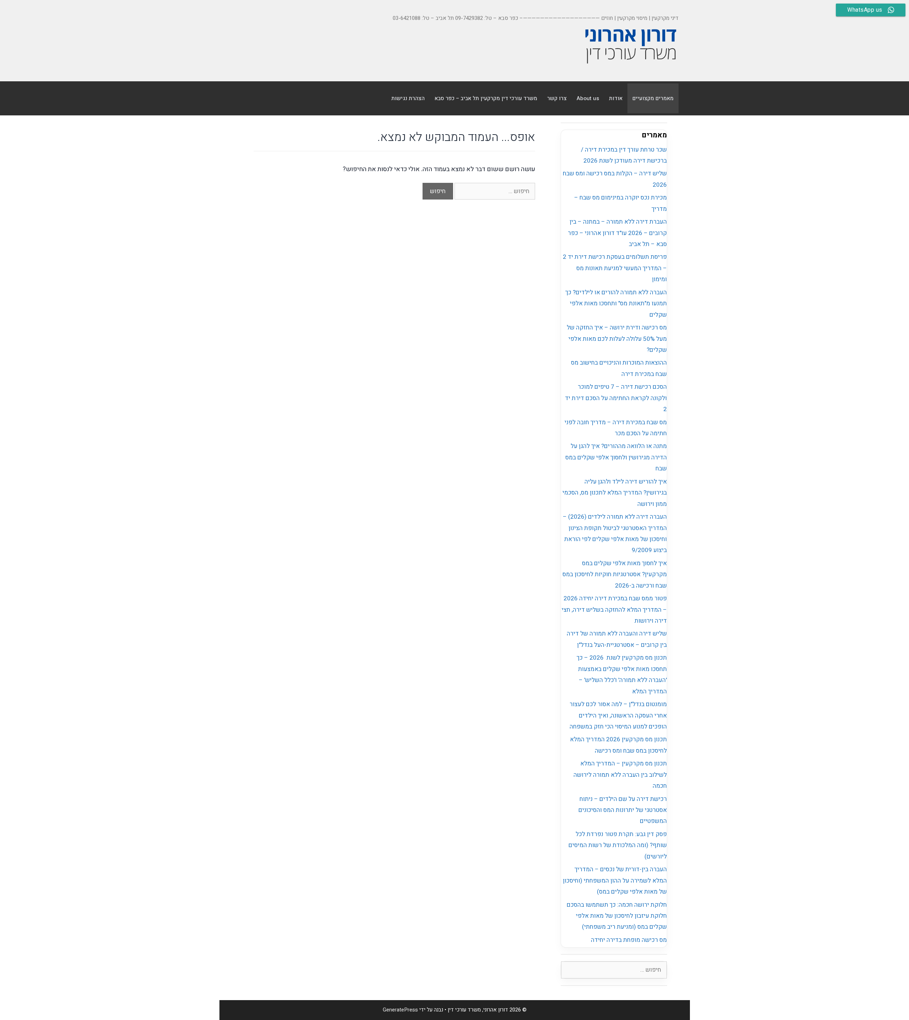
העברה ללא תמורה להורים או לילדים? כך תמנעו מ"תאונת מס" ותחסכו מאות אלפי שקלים (616, 303)
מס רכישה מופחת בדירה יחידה (629, 940)
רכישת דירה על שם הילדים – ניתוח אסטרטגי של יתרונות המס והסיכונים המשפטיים (622, 810)
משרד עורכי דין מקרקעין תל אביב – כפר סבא (486, 98)
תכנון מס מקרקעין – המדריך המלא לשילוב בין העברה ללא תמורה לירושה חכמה (620, 774)
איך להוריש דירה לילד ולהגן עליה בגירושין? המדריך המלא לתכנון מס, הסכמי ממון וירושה (614, 492)
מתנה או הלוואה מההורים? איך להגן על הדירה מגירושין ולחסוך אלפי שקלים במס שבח (616, 457)
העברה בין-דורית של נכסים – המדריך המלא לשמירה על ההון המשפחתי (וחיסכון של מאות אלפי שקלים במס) (615, 880)
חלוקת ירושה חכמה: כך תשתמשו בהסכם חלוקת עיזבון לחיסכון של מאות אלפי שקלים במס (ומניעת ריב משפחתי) (617, 916)
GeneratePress (400, 1010)
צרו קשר (557, 98)
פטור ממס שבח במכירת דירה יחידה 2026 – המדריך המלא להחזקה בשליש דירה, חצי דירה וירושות (614, 609)
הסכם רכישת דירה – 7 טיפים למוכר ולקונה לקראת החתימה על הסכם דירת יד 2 (616, 398)
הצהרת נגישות (408, 98)
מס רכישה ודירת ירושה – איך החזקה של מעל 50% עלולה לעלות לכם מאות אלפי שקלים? (617, 338)
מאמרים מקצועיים (653, 98)
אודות (615, 98)
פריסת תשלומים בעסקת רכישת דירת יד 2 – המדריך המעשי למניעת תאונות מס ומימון (615, 268)
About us (588, 98)
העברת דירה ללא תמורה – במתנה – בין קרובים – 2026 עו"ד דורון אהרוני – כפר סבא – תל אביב (617, 233)
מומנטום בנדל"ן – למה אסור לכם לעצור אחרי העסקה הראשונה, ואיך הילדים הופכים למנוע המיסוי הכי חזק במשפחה (618, 715)
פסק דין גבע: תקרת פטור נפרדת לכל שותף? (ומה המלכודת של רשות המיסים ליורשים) (617, 845)
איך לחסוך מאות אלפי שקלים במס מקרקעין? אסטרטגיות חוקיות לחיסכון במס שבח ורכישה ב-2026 (614, 574)
